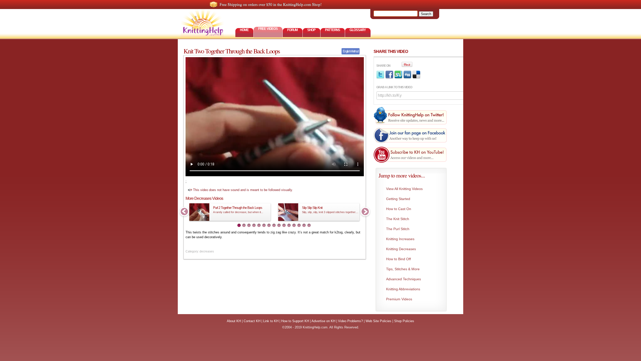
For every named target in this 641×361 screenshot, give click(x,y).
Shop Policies (404, 321)
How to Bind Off (398, 259)
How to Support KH (295, 321)
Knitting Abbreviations (403, 289)
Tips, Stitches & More (403, 269)
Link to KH (270, 321)
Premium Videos (399, 299)
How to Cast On (398, 209)
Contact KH (252, 321)
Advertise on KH (323, 321)
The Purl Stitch (397, 229)
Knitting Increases (400, 239)
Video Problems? (350, 321)
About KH (234, 321)
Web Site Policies (378, 321)
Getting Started (398, 199)
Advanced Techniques (403, 279)
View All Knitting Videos (404, 189)
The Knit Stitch (397, 219)
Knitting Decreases (401, 249)
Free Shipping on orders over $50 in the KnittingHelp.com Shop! (271, 4)
